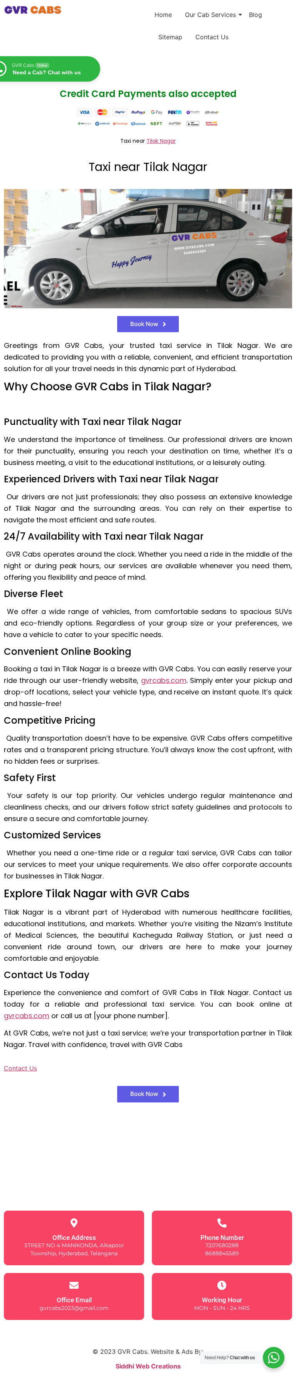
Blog (255, 14)
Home (163, 14)
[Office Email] (74, 1285)
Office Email (74, 1300)
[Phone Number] (222, 1223)
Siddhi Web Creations (148, 1366)
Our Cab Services (210, 14)
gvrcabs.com (164, 680)
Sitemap (170, 37)
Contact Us (212, 37)
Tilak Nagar (161, 141)
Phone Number (222, 1237)
